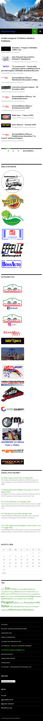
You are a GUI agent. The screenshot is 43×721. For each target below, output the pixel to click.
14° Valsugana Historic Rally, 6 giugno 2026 (16, 511)
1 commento (15, 52)
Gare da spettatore (8, 658)
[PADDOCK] (12, 460)
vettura (4, 610)
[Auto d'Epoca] (12, 342)
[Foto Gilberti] (12, 409)
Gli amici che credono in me (11, 641)
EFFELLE (14, 594)
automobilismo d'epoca (7, 591)
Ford (38, 594)
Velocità (36, 607)
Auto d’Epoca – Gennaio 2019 (24, 125)
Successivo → (29, 151)
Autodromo (31, 589)
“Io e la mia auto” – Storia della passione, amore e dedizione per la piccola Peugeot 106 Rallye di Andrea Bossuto (20, 68)
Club (33, 592)
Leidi (26, 596)
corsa (36, 591)
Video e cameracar (8, 637)
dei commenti (7, 704)
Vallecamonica (29, 607)
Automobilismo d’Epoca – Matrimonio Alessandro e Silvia (24, 79)
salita (11, 607)
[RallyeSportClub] (12, 370)
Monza (25, 598)
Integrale (11, 596)
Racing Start (29, 602)
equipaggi (34, 594)
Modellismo (5, 663)
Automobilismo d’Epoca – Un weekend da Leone (24, 97)
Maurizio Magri (8, 31)
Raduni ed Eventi (7, 654)
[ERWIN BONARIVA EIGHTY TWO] (12, 354)
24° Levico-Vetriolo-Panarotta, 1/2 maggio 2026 (18, 535)
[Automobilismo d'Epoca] (12, 333)
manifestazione (7, 599)
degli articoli (7, 700)
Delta (3, 594)
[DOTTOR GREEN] (12, 217)
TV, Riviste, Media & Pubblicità (13, 650)
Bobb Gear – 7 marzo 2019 (22, 115)
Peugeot (7, 602)
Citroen (28, 592)
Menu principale (40, 31)
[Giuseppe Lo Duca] (12, 437)
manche (38, 596)
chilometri (23, 591)
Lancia (22, 596)
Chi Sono (4, 624)
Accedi (3, 695)
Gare (7, 596)
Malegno (31, 596)
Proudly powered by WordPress (11, 718)
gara (3, 596)
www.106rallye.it (25, 609)
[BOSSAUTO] (11, 263)
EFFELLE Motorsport (24, 594)
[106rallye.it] (12, 288)
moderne (20, 599)
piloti (16, 602)
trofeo (22, 607)
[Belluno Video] (12, 451)
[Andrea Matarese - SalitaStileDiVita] (12, 394)
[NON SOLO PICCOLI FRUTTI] (12, 201)
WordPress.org (6, 708)
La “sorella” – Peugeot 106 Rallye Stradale (16, 646)
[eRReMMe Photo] (12, 422)
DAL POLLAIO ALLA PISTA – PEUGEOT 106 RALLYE (23, 58)
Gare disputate (6, 633)
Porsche (21, 603)
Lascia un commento (31, 62)
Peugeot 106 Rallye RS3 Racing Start (14, 629)
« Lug (4, 573)
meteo (15, 598)
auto (25, 589)
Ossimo (30, 599)
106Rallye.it (14, 589)
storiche (17, 606)
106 (7, 588)
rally (37, 602)
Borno (17, 591)
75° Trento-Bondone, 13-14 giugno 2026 (16, 499)
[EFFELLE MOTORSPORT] (12, 250)
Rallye (5, 606)
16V (2, 589)
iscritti (17, 596)
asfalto (21, 589)
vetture (11, 609)
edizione (8, 594)
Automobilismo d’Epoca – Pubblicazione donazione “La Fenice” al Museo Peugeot (18, 136)
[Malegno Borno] (12, 382)
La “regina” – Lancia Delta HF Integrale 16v (16, 667)
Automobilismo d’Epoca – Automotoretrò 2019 (22, 107)
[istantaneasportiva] (12, 181)
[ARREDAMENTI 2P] (12, 234)
